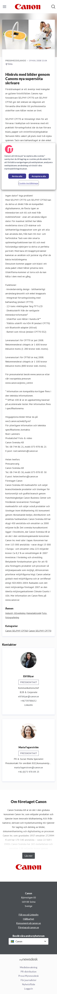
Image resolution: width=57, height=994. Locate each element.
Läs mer (29, 855)
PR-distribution (28, 971)
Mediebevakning (28, 967)
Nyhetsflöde (28, 984)
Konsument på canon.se (28, 923)
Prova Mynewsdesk (28, 975)
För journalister (28, 980)
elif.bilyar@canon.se (28, 696)
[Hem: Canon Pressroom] (28, 7)
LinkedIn (28, 704)
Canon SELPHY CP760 (16, 630)
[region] (28, 166)
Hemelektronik (33, 613)
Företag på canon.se (28, 927)
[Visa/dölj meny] (4, 6)
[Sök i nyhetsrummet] (53, 7)
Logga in (28, 988)
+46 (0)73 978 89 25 (28, 771)
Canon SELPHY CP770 (40, 630)
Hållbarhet (28, 918)
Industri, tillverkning (15, 613)
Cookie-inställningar (29, 183)
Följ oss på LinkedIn (28, 914)
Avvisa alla (17, 176)
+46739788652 (28, 700)
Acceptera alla (39, 176)
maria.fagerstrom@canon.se (28, 767)
